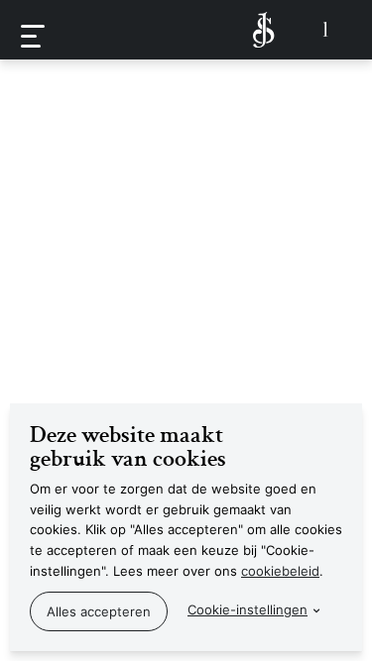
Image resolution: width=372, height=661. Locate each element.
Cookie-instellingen (247, 609)
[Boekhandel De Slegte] (308, 30)
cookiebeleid (280, 571)
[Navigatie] (33, 36)
